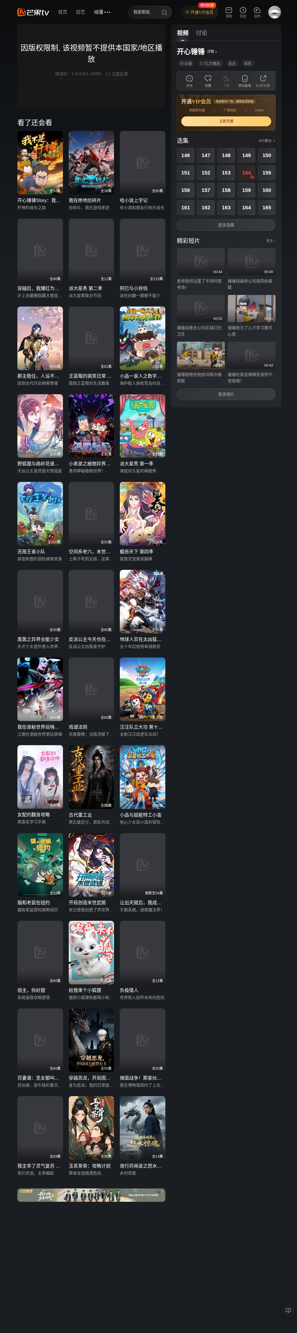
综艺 (80, 12)
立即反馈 (120, 73)
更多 (271, 241)
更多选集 (226, 225)
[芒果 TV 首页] (33, 12)
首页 (62, 12)
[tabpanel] (226, 224)
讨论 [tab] (201, 33)
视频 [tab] (183, 33)
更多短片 (226, 394)
